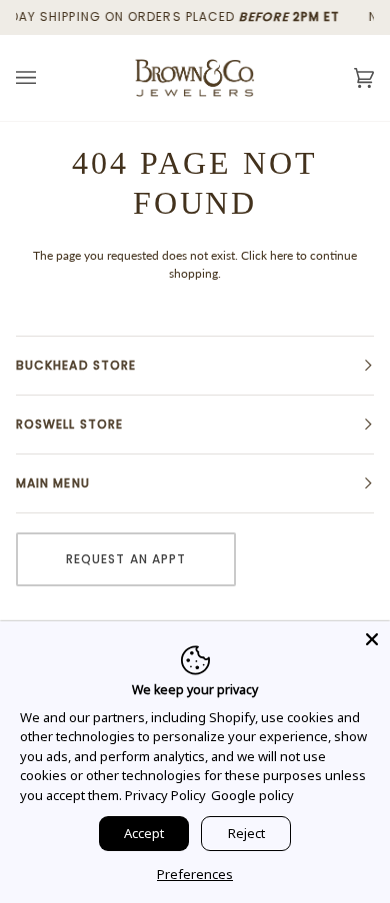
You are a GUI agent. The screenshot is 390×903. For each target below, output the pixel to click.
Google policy (252, 795)
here (281, 255)
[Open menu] (46, 78)
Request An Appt (126, 558)
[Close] (372, 639)
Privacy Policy (165, 795)
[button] (195, 366)
